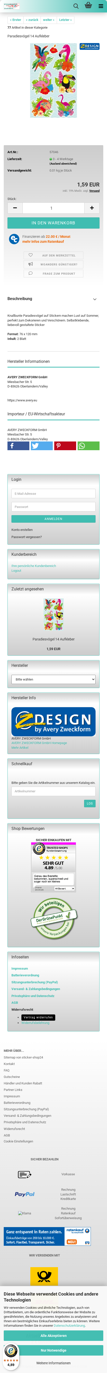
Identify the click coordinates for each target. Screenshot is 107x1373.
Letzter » (65, 20)
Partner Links (13, 1090)
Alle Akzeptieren (54, 1336)
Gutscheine (12, 1077)
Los (90, 803)
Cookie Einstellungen (18, 1141)
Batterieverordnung (17, 1103)
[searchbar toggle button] (76, 6)
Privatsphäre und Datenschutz (25, 1122)
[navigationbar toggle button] (101, 6)
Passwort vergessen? (26, 537)
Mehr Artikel (19, 747)
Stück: (11, 199)
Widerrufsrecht (14, 1129)
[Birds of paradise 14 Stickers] (53, 80)
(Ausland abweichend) (63, 163)
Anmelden (53, 519)
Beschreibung (19, 298)
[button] (14, 208)
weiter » (48, 20)
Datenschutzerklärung (69, 1325)
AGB (7, 1135)
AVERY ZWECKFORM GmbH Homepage (39, 743)
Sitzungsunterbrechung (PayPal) (34, 982)
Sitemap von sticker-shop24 (23, 1057)
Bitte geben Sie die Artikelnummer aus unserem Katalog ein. (53, 783)
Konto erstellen (22, 530)
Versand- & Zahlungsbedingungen (27, 1116)
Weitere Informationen (53, 1363)
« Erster (15, 20)
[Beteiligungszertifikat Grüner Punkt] (54, 919)
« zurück (32, 20)
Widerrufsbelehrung (35, 1023)
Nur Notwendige (53, 1350)
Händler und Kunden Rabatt (23, 1083)
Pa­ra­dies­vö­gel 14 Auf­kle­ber (54, 639)
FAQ (6, 1070)
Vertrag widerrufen (38, 1017)
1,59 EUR (53, 649)
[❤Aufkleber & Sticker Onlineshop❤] (10, 6)
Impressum (19, 968)
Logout (16, 570)
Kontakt (9, 1064)
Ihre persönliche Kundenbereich (33, 566)
